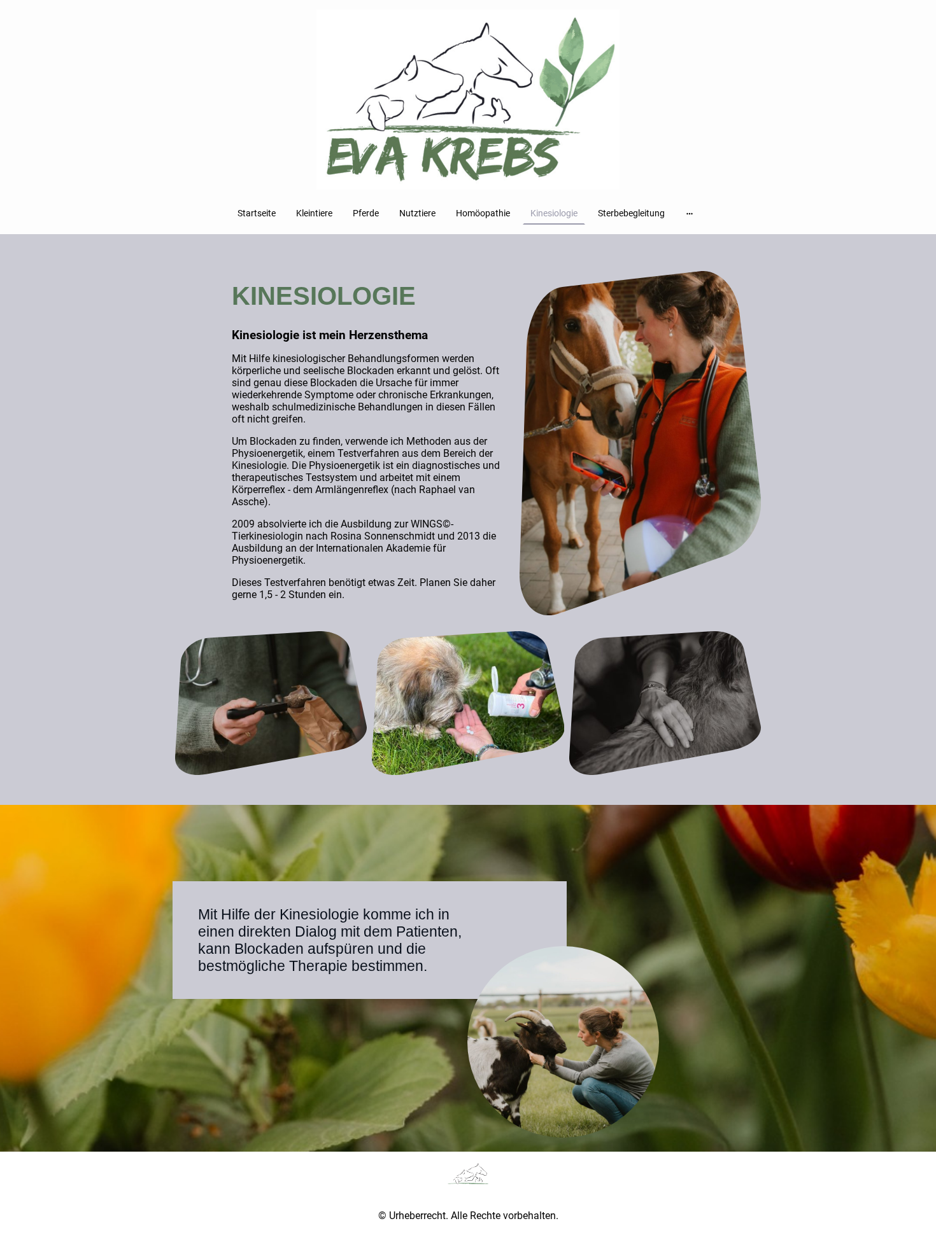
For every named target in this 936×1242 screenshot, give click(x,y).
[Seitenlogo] (468, 101)
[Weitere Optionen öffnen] (689, 213)
